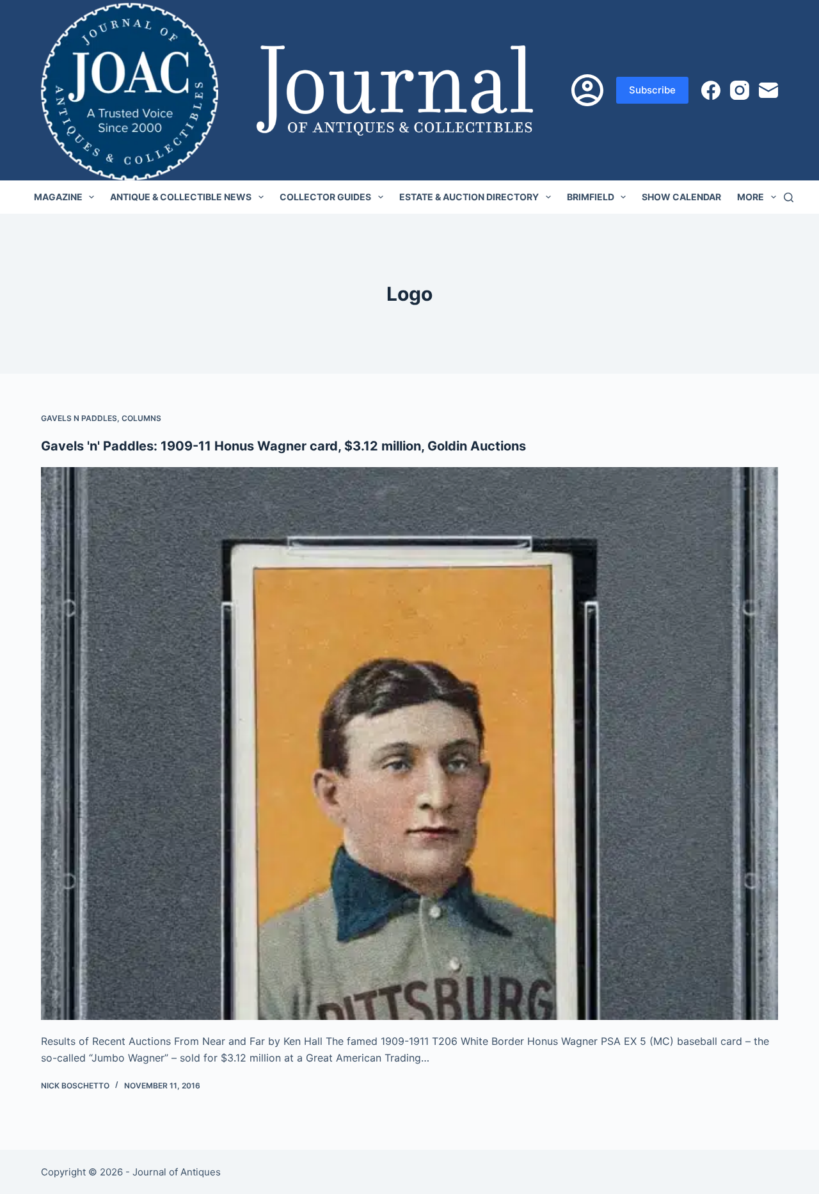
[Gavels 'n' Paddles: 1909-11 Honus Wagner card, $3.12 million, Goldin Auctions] (409, 743)
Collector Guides (325, 196)
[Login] (587, 90)
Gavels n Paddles (79, 418)
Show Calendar (681, 196)
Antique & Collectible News (180, 196)
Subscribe (652, 90)
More (750, 196)
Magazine (58, 196)
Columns (141, 418)
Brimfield (590, 196)
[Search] (788, 197)
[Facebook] (710, 90)
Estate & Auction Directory (469, 196)
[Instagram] (739, 90)
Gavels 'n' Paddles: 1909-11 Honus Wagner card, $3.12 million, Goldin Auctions (283, 446)
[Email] (768, 90)
